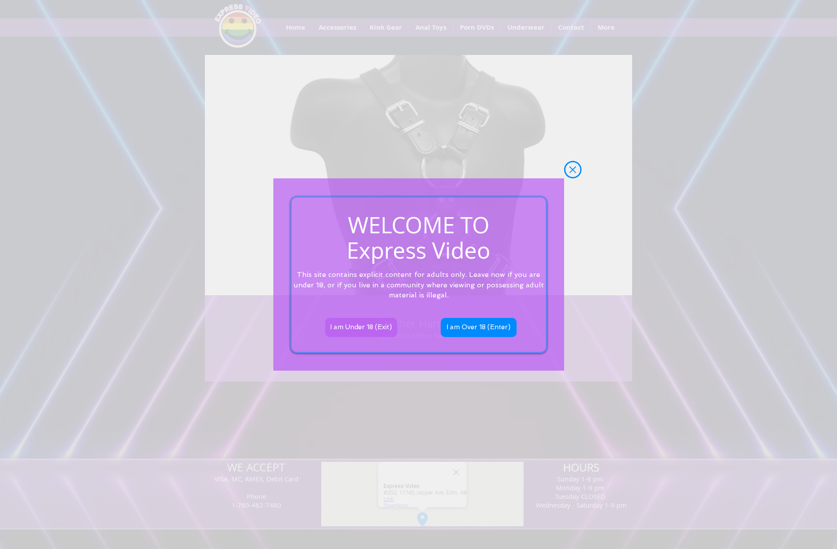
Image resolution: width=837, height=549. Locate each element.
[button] (573, 169)
